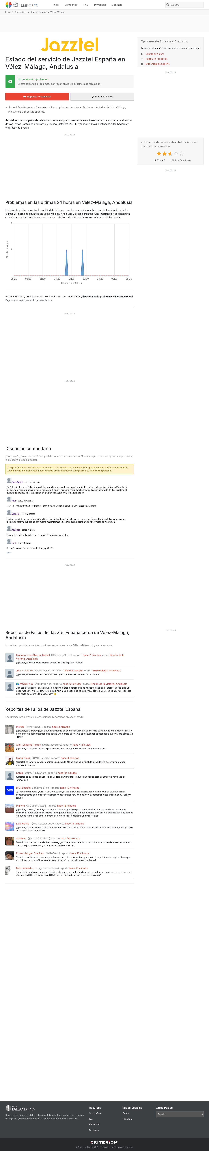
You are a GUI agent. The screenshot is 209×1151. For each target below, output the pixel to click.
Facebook (127, 1118)
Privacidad (100, 4)
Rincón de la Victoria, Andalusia (108, 683)
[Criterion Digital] (104, 1142)
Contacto (117, 4)
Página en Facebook (156, 58)
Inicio (56, 4)
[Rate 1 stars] (159, 153)
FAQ (85, 4)
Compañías (71, 4)
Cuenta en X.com (155, 53)
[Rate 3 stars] (171, 153)
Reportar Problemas (39, 96)
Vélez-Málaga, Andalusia (106, 670)
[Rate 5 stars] (182, 153)
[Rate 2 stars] (165, 153)
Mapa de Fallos (104, 96)
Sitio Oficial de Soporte (158, 63)
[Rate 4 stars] (176, 153)
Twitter (126, 1113)
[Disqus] (69, 515)
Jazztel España (38, 12)
